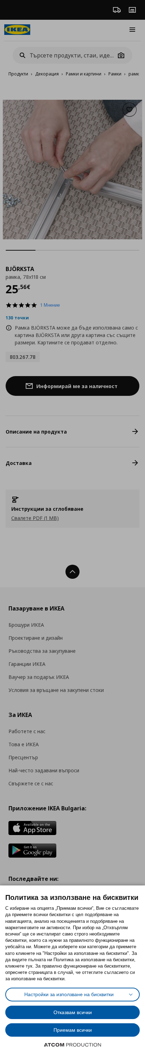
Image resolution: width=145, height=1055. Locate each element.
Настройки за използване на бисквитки (69, 994)
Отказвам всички (72, 1012)
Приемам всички (72, 1030)
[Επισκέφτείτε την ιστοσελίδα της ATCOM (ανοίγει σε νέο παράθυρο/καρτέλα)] (72, 1044)
